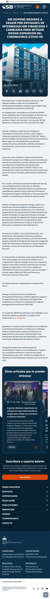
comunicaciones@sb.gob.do (36, 557)
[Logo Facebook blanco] (6, 91)
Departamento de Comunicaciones (30, 403)
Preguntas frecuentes (33, 571)
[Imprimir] (40, 91)
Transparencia (10, 518)
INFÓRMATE (31, 563)
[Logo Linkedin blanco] (20, 91)
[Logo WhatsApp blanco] (27, 91)
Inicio (6, 13)
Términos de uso (31, 566)
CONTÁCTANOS (32, 551)
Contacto (7, 523)
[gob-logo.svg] (12, 540)
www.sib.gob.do (18, 318)
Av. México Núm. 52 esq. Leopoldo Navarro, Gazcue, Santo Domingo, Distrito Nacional (12, 570)
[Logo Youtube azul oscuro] (47, 589)
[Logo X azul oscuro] (34, 589)
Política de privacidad (33, 569)
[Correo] (34, 91)
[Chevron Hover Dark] (42, 1)
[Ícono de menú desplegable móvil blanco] (44, 7)
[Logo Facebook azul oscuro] (38, 589)
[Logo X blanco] (13, 91)
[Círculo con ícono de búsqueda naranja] (37, 7)
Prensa (15, 13)
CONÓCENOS (8, 551)
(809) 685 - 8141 (31, 554)
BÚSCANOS (7, 563)
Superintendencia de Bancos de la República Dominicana (14, 587)
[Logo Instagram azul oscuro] (42, 589)
